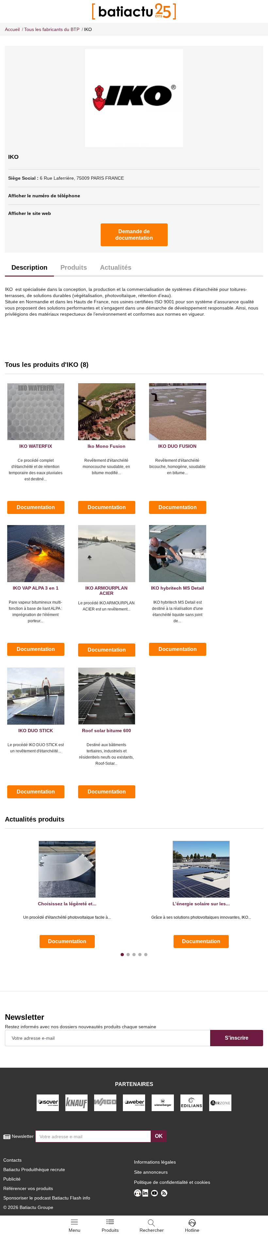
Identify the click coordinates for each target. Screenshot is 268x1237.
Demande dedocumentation (134, 235)
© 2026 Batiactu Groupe (28, 1207)
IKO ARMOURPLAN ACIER (106, 590)
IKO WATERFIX (35, 446)
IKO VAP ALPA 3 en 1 (36, 588)
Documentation (36, 507)
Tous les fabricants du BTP (51, 29)
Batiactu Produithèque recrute (34, 1169)
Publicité (12, 1179)
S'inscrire (236, 1038)
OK (159, 1136)
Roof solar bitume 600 (106, 730)
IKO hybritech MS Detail (177, 588)
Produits (73, 267)
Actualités (115, 267)
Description (29, 267)
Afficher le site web (29, 213)
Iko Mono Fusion (107, 446)
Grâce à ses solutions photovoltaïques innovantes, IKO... (201, 917)
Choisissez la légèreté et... (67, 903)
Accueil (12, 29)
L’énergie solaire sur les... (201, 903)
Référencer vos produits (28, 1188)
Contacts (12, 1160)
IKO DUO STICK (35, 730)
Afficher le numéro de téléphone (44, 195)
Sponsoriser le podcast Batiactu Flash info (46, 1197)
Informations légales (155, 1162)
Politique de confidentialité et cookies (172, 1182)
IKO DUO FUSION (177, 446)
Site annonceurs (151, 1172)
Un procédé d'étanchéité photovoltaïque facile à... (67, 917)
